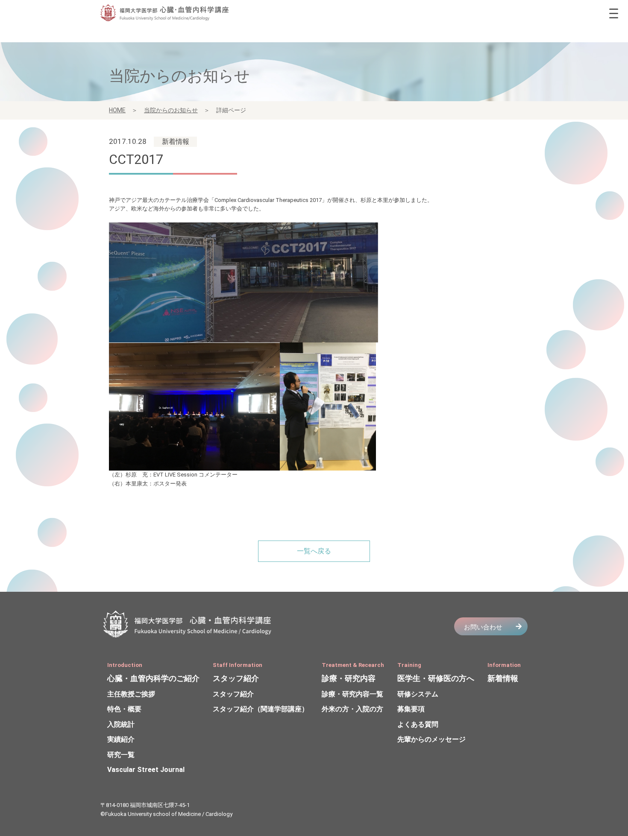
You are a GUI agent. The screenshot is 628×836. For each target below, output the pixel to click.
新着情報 (502, 678)
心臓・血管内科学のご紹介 (153, 678)
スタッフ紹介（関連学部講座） (260, 709)
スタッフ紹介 (236, 678)
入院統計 (121, 724)
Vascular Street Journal (146, 770)
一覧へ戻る (314, 551)
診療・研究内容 (349, 678)
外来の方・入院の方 (352, 709)
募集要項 (411, 709)
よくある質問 (417, 724)
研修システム (417, 694)
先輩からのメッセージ (431, 739)
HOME (117, 110)
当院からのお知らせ (171, 110)
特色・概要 (124, 709)
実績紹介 (121, 739)
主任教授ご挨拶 (131, 694)
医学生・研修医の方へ (435, 678)
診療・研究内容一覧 (352, 694)
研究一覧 (121, 755)
